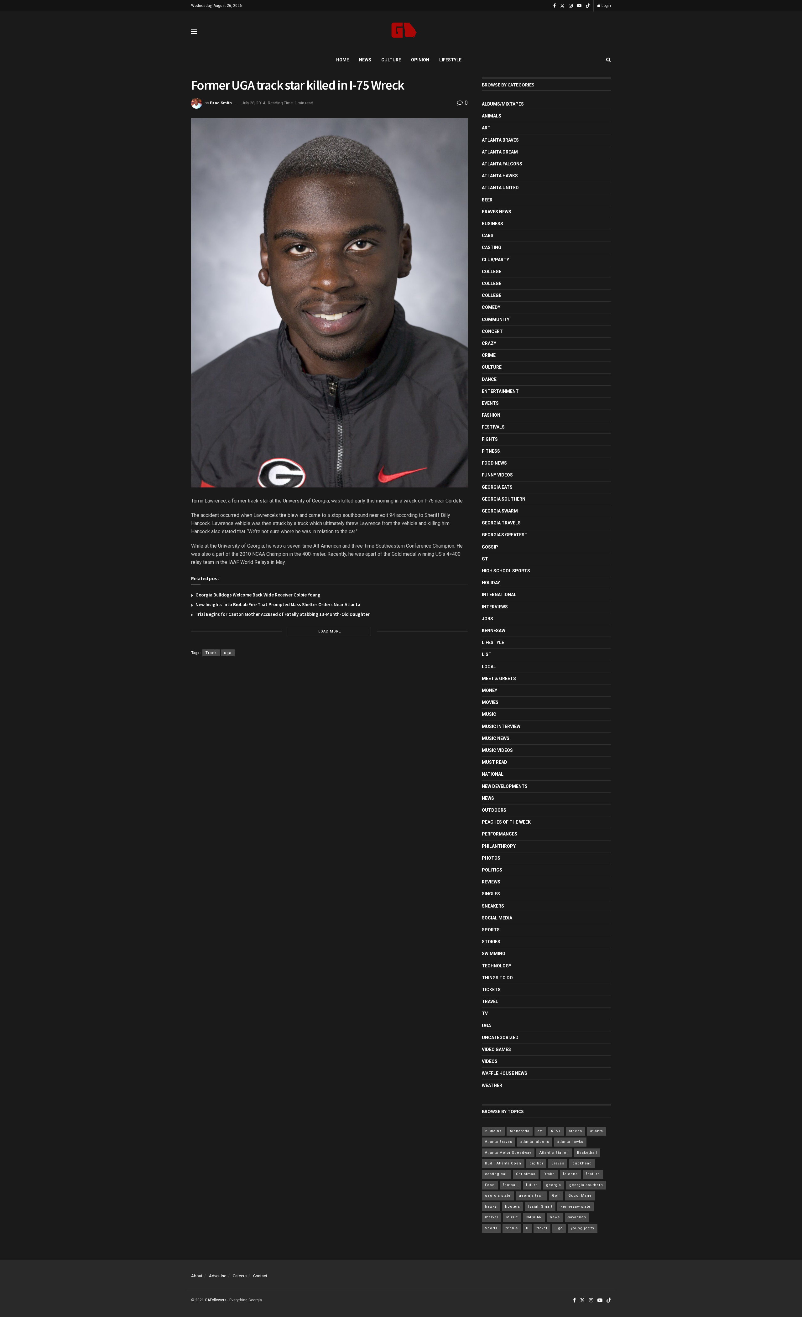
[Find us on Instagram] (571, 6)
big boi (536, 1163)
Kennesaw (493, 630)
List (487, 654)
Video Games (496, 1049)
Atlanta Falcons (502, 163)
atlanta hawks (570, 1142)
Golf (556, 1196)
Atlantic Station (554, 1153)
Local (489, 666)
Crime (489, 355)
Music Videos (497, 750)
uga (228, 653)
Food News (494, 463)
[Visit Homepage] (404, 32)
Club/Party (495, 259)
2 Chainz (493, 1131)
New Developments (505, 786)
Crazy (489, 343)
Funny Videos (497, 474)
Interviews (495, 606)
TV (485, 1013)
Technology (496, 965)
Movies (490, 702)
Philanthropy (499, 846)
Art (486, 127)
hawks (491, 1207)
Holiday (491, 582)
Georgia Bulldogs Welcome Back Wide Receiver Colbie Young (257, 595)
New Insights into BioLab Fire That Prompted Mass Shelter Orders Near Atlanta (277, 604)
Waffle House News (504, 1073)
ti (527, 1228)
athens (575, 1131)
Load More (329, 631)
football (510, 1185)
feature (593, 1174)
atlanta (596, 1131)
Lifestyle (450, 59)
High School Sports (506, 570)
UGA (486, 1025)
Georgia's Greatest (505, 534)
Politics (492, 869)
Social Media (497, 917)
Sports (491, 929)
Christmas (525, 1174)
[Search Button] (608, 60)
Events (490, 403)
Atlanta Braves (500, 140)
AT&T (556, 1131)
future (532, 1185)
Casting (491, 247)
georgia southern (586, 1185)
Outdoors (494, 810)
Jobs (487, 618)
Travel (490, 1001)
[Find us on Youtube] (579, 6)
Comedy (491, 307)
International (499, 594)
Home (342, 59)
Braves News (496, 211)
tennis (512, 1228)
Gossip (490, 546)
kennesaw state (575, 1207)
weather (492, 1085)
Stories (491, 941)
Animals (491, 115)
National (492, 774)
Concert (492, 331)
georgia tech (531, 1196)
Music (489, 714)
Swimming (493, 953)
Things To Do (497, 977)
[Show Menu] (194, 31)
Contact (260, 1275)
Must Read (494, 762)
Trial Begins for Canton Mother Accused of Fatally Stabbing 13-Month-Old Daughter (282, 614)
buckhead (582, 1163)
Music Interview (501, 726)
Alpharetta (519, 1131)
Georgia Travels (501, 522)
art (540, 1131)
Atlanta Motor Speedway (508, 1153)
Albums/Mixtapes (503, 104)
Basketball (587, 1153)
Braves (557, 1163)
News (365, 59)
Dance (489, 379)
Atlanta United (500, 187)
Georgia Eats (497, 487)
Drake (549, 1174)
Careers (240, 1275)
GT (485, 558)
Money (489, 690)
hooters (512, 1207)
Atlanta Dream (500, 151)
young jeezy (582, 1228)
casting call (496, 1174)
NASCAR (534, 1217)
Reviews (491, 881)
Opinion (420, 59)
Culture (391, 59)
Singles (491, 893)
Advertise (217, 1275)
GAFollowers (216, 1300)
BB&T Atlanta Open (503, 1163)
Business (492, 223)
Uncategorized (500, 1037)
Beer (487, 199)
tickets (491, 989)
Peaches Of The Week (506, 822)
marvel (491, 1217)
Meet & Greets (499, 678)
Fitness (491, 451)
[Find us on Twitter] (562, 6)
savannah (577, 1217)
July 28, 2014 (253, 103)
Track (211, 653)
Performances (499, 833)
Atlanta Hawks (500, 175)
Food (490, 1185)
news (555, 1217)
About (196, 1275)
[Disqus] (329, 752)
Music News (495, 738)
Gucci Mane (580, 1196)
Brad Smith (221, 103)
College (491, 271)
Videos (489, 1061)
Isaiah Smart (540, 1207)
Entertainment (500, 391)
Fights (490, 439)
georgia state (498, 1196)
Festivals (493, 426)
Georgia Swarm (500, 510)
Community (495, 319)
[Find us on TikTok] (588, 6)
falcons (570, 1174)
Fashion (491, 415)
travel (542, 1228)
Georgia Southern (503, 499)
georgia (553, 1185)
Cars (487, 235)
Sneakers (493, 905)
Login (606, 5)
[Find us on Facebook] (554, 6)
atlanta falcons (534, 1142)
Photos (491, 858)
